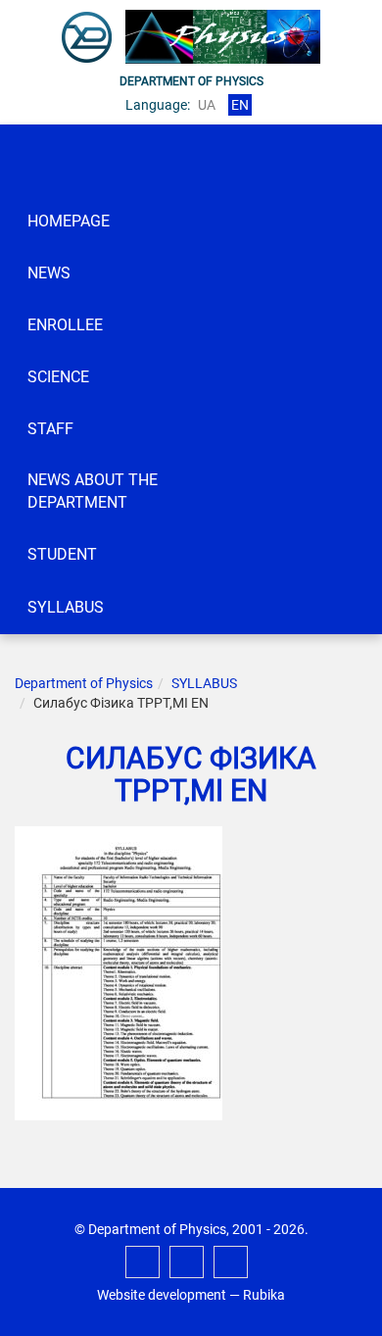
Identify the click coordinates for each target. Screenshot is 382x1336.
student (62, 554)
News (49, 273)
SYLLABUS (65, 607)
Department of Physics (84, 683)
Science (58, 377)
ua (206, 105)
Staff (50, 429)
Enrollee (65, 325)
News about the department (92, 491)
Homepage (68, 221)
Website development (161, 1295)
